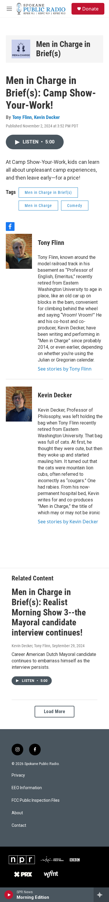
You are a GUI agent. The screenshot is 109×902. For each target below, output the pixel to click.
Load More (54, 711)
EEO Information (27, 788)
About (17, 813)
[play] (8, 895)
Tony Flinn (22, 117)
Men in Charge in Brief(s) (63, 48)
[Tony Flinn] (19, 251)
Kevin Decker (47, 117)
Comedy (74, 205)
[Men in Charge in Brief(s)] (21, 49)
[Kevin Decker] (19, 404)
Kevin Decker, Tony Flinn (31, 645)
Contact (19, 825)
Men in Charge (38, 205)
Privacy (18, 775)
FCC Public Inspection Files (36, 800)
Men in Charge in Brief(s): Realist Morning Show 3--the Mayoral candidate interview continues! (49, 612)
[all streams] (101, 894)
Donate (90, 8)
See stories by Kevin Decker (68, 521)
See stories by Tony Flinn (65, 369)
